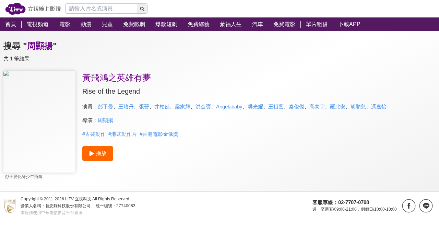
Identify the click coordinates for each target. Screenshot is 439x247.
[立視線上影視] (33, 9)
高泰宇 (317, 106)
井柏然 (162, 106)
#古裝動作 (94, 134)
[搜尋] (142, 8)
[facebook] (409, 206)
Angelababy (229, 106)
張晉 (144, 106)
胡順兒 (358, 106)
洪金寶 (203, 106)
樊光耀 (255, 106)
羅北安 (337, 106)
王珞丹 (126, 106)
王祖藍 (276, 106)
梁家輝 (182, 106)
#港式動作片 (122, 134)
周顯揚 (105, 120)
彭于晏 (105, 106)
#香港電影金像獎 (159, 134)
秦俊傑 (296, 106)
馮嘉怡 (379, 106)
